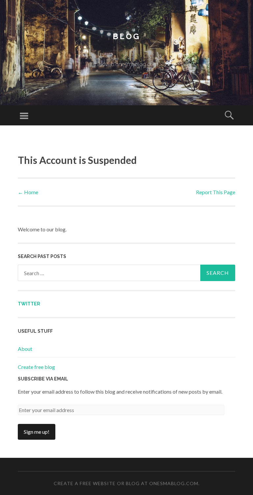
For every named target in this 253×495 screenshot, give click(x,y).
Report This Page (215, 192)
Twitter (29, 303)
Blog (126, 36)
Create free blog (36, 367)
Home (28, 192)
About (25, 349)
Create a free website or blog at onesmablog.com (126, 483)
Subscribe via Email (43, 378)
